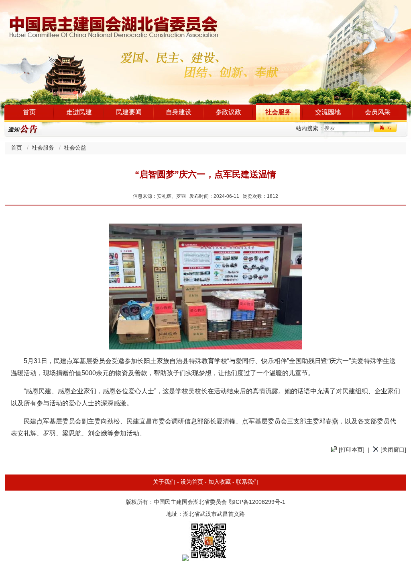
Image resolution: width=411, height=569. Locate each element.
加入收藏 (219, 482)
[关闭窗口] (393, 450)
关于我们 (164, 482)
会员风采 (378, 112)
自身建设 (178, 112)
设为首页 (192, 482)
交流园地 (328, 112)
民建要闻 (129, 112)
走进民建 (79, 112)
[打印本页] (351, 450)
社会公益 (75, 148)
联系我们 (247, 482)
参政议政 (228, 112)
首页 (29, 112)
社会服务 (278, 112)
